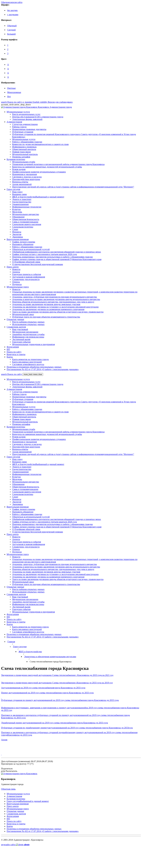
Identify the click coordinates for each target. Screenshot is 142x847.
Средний (11, 30)
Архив (4, 739)
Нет (9, 96)
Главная (11, 641)
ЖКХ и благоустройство (30, 651)
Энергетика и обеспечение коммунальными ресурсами (50, 656)
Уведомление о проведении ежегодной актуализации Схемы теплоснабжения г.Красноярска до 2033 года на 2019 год (57, 683)
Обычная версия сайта (11, 2)
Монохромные (14, 92)
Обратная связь (8, 789)
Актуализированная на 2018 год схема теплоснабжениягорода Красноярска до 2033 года (43, 688)
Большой (11, 34)
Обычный (12, 25)
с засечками (12, 14)
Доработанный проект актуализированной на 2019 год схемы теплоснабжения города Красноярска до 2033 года (54, 723)
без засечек (12, 10)
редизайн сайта (15, 844)
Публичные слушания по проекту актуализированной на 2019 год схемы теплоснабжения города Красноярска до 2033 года (60, 700)
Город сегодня (19, 646)
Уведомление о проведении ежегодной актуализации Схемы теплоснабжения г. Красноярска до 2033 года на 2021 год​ (57, 675)
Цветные (11, 88)
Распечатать (9, 771)
